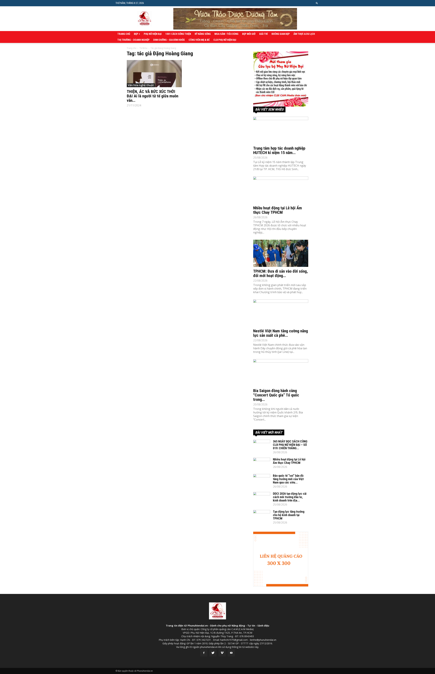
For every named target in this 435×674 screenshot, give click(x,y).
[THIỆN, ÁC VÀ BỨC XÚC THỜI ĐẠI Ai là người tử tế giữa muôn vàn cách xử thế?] (154, 73)
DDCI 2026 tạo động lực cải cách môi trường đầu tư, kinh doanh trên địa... (290, 497)
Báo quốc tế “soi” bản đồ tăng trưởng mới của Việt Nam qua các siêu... (288, 479)
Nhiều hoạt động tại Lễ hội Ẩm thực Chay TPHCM (277, 210)
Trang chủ (123, 33)
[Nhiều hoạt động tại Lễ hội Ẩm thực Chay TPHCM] (280, 190)
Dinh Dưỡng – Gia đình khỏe (169, 39)
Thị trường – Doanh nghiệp (133, 39)
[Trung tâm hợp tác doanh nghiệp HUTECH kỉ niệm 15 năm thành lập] (280, 130)
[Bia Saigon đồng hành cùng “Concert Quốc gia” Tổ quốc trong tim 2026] (280, 372)
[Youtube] (231, 653)
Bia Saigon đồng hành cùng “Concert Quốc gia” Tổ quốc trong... (276, 395)
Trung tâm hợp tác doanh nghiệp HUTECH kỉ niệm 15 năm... (279, 150)
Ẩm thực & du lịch (304, 33)
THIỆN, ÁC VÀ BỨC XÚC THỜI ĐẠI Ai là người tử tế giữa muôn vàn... (152, 96)
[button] (316, 3)
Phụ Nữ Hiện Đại (153, 33)
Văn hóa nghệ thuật (141, 85)
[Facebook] (203, 653)
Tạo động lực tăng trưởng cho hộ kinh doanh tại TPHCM (288, 515)
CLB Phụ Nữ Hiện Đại (224, 39)
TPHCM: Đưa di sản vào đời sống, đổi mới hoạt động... (280, 273)
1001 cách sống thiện (178, 33)
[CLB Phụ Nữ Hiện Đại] (280, 79)
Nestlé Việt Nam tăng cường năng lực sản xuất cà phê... (280, 333)
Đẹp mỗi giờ (248, 33)
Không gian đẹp (281, 33)
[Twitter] (213, 653)
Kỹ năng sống (203, 33)
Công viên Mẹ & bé (199, 39)
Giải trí (263, 33)
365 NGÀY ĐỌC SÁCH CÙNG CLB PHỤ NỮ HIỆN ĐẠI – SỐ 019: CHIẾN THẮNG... (290, 445)
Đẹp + (137, 33)
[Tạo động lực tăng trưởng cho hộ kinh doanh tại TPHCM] (261, 516)
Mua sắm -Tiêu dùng (226, 33)
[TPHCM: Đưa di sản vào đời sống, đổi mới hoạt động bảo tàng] (280, 253)
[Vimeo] (222, 653)
